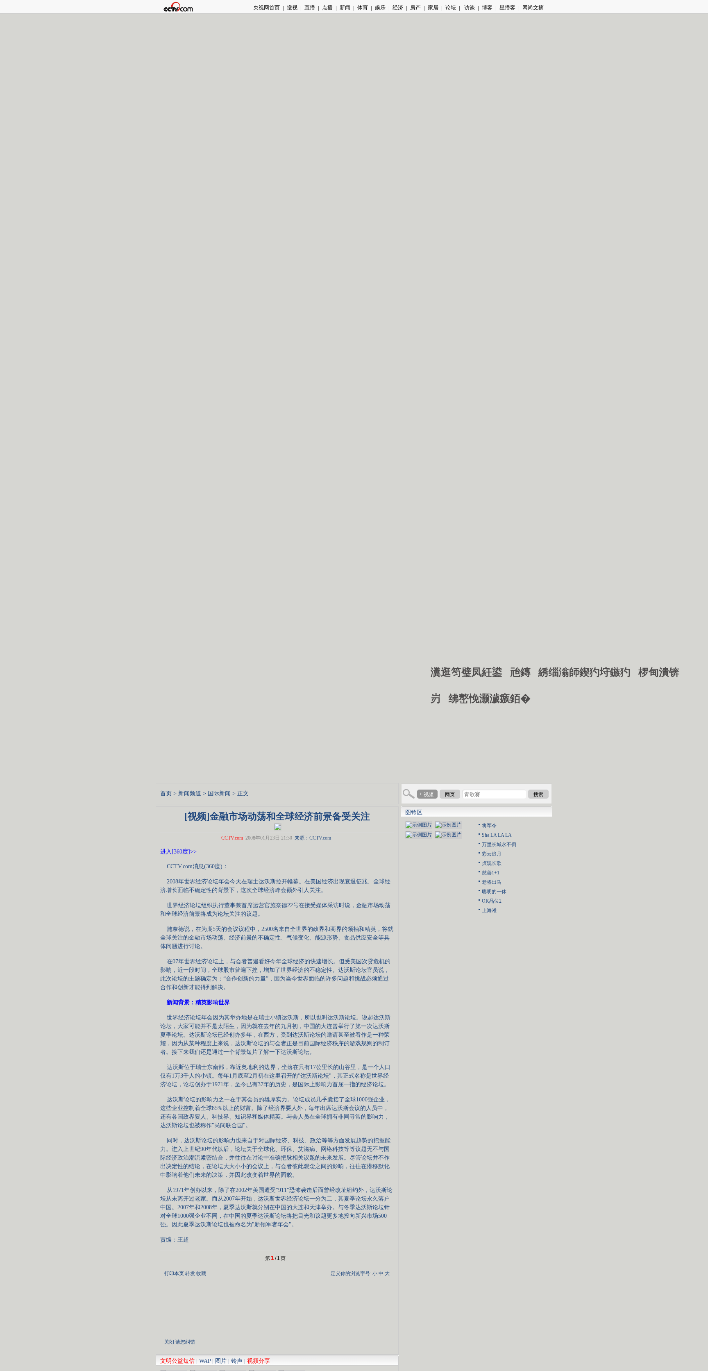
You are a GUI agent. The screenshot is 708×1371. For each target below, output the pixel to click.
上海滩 (489, 910)
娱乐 (380, 8)
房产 (415, 8)
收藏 (201, 1273)
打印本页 (174, 1273)
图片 (221, 1361)
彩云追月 (492, 854)
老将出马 (492, 882)
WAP (205, 1361)
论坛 (450, 8)
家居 (433, 8)
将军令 (489, 826)
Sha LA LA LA (497, 835)
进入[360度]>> (178, 852)
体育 (362, 8)
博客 (487, 8)
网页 (450, 794)
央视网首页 (266, 8)
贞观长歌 (492, 863)
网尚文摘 (533, 8)
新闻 (345, 8)
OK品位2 (492, 901)
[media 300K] (277, 826)
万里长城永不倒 (499, 844)
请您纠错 (185, 1342)
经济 (398, 8)
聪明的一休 (494, 891)
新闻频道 (189, 793)
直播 (309, 8)
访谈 (469, 8)
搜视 (292, 8)
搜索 (538, 794)
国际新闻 (219, 793)
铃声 (237, 1361)
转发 (190, 1273)
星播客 (507, 8)
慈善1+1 (490, 873)
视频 (428, 794)
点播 (327, 8)
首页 (166, 793)
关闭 (169, 1342)
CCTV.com (232, 838)
